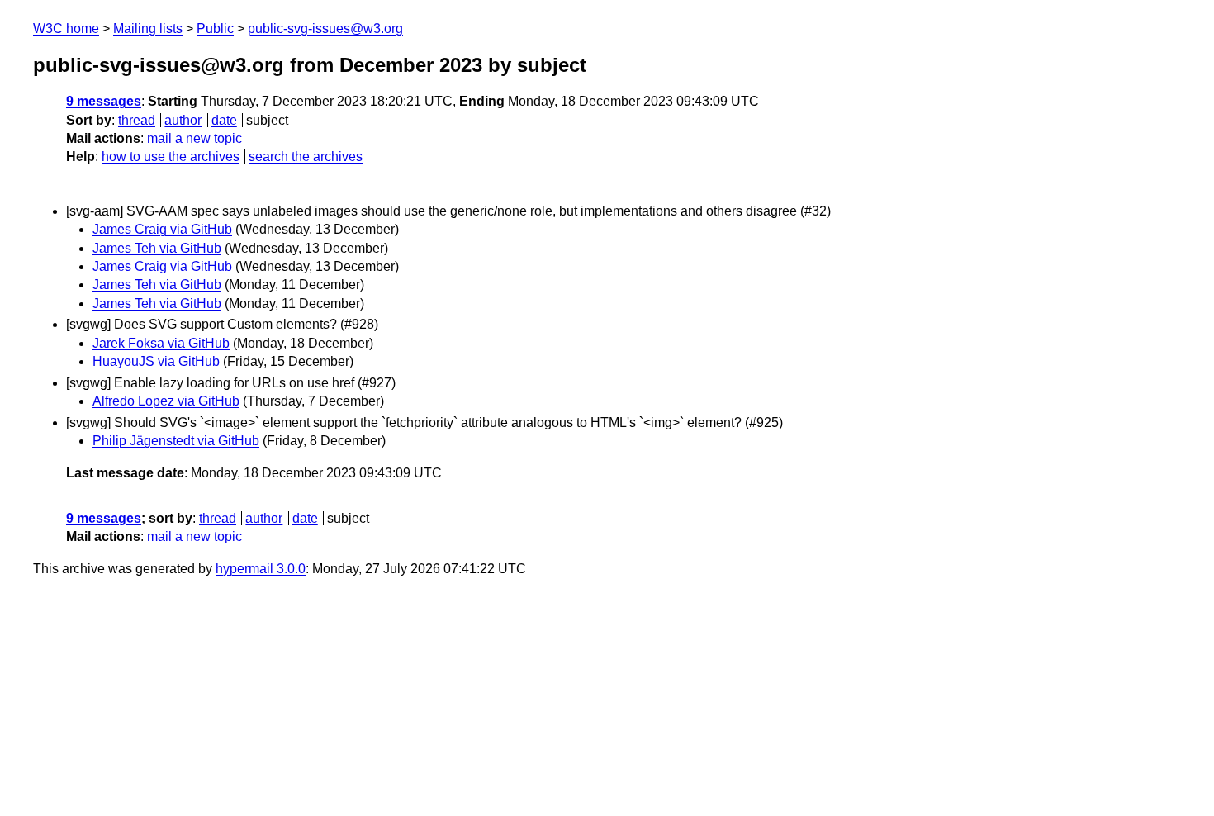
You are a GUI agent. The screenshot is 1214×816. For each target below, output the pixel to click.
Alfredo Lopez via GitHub (165, 401)
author (183, 120)
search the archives (306, 156)
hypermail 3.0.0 (261, 569)
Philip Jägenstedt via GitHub (175, 441)
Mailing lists (148, 28)
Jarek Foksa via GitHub (161, 343)
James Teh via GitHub (156, 248)
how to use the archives (170, 156)
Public (215, 28)
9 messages (103, 101)
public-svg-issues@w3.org (325, 28)
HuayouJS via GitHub (156, 361)
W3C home (66, 28)
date (224, 120)
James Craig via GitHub (162, 229)
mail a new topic (194, 138)
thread (136, 120)
